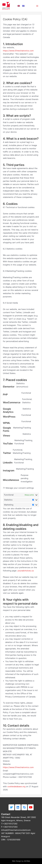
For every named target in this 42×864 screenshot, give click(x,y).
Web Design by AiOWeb (21, 861)
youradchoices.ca (26, 570)
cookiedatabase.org (16, 786)
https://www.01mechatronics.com (18, 50)
